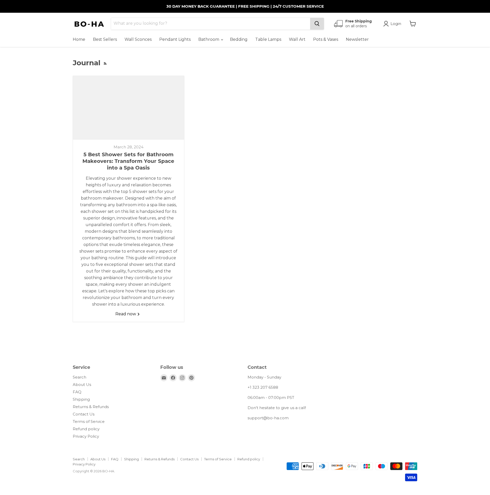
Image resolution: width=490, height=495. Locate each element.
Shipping (81, 399)
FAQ (77, 391)
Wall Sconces (138, 39)
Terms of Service (89, 421)
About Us (82, 384)
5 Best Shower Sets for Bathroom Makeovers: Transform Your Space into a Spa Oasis (128, 161)
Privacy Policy (86, 436)
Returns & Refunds (91, 406)
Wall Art (297, 39)
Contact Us (83, 414)
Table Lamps (268, 39)
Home (79, 39)
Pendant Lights (175, 39)
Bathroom (209, 39)
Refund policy (86, 428)
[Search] (317, 24)
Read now (126, 313)
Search (79, 377)
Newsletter (357, 39)
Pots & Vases (325, 39)
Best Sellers (105, 39)
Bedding (239, 39)
